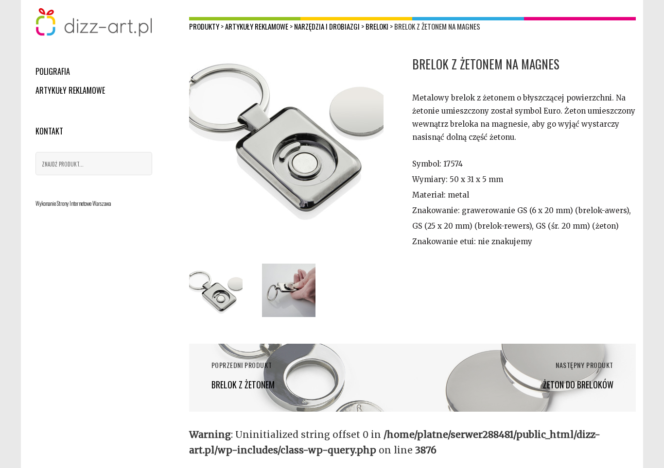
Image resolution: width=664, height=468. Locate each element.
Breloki (377, 26)
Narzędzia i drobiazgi (327, 26)
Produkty (204, 26)
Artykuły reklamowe (70, 90)
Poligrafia (52, 71)
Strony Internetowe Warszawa (84, 203)
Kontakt (49, 131)
